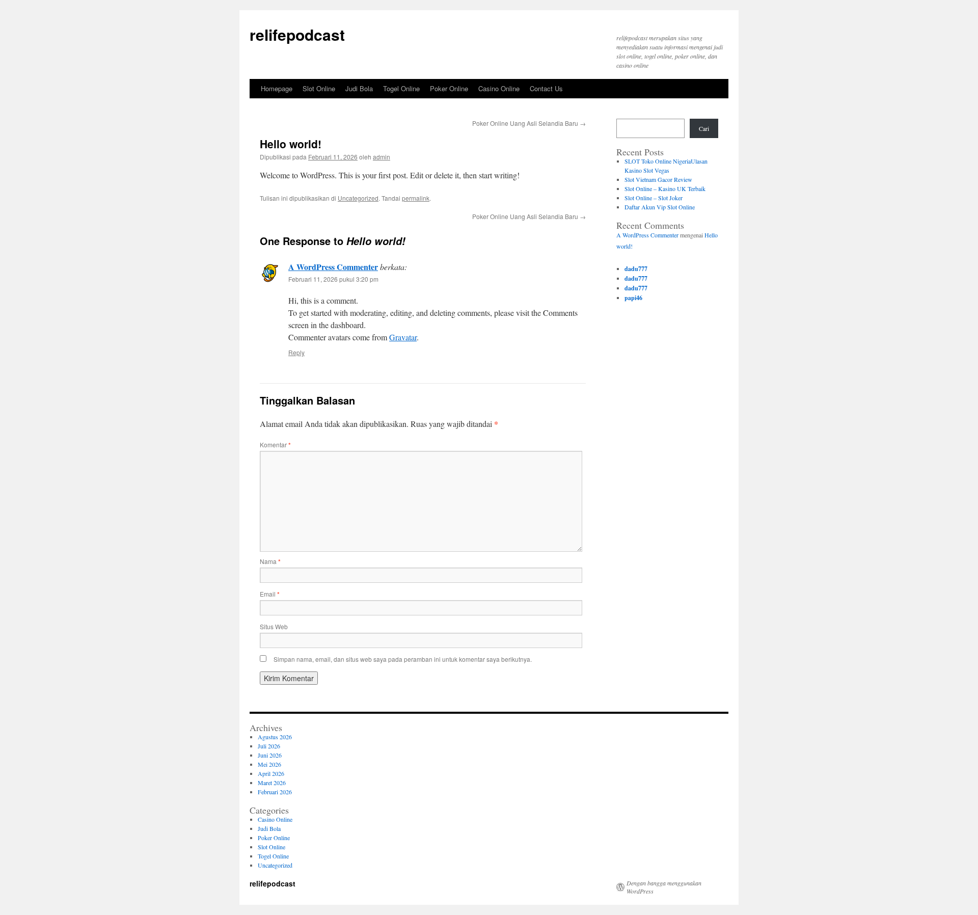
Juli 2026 (269, 746)
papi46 (633, 297)
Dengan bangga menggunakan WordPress (664, 887)
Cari (704, 128)
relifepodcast (297, 34)
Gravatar (403, 337)
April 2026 (271, 773)
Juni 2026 (270, 755)
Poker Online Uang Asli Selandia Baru (529, 123)
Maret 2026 (272, 782)
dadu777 (635, 268)
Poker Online (449, 88)
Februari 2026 (275, 792)
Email (270, 593)
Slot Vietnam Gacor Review (658, 179)
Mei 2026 (269, 764)
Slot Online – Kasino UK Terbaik (664, 188)
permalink (415, 198)
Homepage (276, 88)
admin (381, 156)
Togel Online (401, 88)
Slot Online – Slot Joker (653, 198)
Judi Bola (359, 88)
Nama (270, 561)
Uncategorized (358, 198)
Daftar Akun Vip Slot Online (659, 207)
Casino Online (499, 88)
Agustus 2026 (275, 737)
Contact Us (546, 88)
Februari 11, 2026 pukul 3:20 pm (333, 279)
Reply (296, 352)
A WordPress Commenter (333, 267)
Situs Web (274, 626)
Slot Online (319, 88)
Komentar (275, 444)
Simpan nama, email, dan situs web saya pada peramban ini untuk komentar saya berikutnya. (403, 659)
